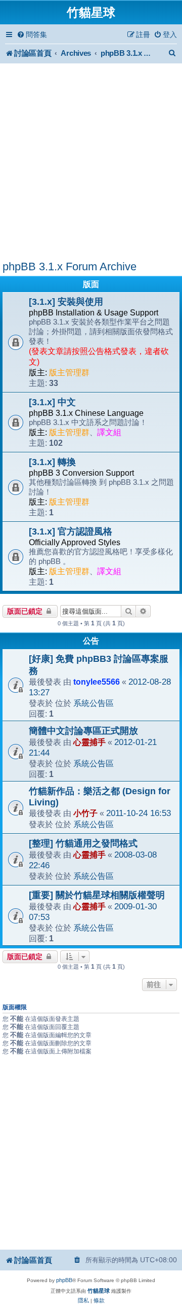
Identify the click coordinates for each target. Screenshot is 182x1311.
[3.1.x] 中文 (52, 402)
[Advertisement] (91, 163)
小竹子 (85, 813)
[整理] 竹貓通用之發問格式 (83, 843)
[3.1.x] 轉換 (52, 462)
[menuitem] (32, 34)
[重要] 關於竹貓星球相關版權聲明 (97, 895)
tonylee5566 (96, 681)
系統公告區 (93, 702)
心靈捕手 (89, 742)
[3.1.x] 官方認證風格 (70, 531)
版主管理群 (69, 372)
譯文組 (109, 432)
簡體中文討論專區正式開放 (83, 731)
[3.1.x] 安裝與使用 (66, 302)
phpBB (64, 1280)
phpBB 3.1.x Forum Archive (69, 266)
